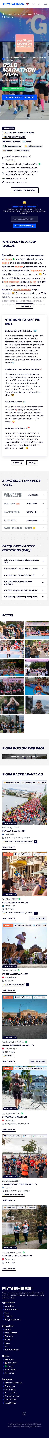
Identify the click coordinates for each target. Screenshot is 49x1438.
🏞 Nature (9, 1360)
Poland (8, 1340)
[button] (24, 495)
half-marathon (11, 282)
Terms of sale (10, 1400)
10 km (8, 172)
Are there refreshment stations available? (18, 583)
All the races (7, 14)
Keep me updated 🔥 (24, 225)
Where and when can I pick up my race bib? (21, 561)
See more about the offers (19, 97)
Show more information (16, 182)
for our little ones (22, 289)
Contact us (10, 1386)
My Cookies (10, 1390)
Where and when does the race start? (21, 569)
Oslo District (27, 14)
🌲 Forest (9, 1366)
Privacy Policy (11, 1393)
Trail (7, 1313)
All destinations (12, 1350)
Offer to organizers (13, 1383)
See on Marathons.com (16, 178)
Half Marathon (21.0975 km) (24, 172)
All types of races (12, 1320)
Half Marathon (11, 1310)
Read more (26, 306)
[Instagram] (24, 1414)
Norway (17, 14)
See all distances (25, 190)
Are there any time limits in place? (19, 575)
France (8, 1330)
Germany (9, 1336)
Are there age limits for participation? (21, 597)
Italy (7, 1346)
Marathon (9, 1306)
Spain (7, 1343)
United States (11, 1333)
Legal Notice (10, 1403)
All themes (9, 1373)
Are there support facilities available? (21, 590)
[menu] (45, 4)
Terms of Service (12, 1396)
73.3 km (30, 174)
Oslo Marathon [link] (8, 17)
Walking (8, 1316)
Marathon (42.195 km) (15, 174)
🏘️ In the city (10, 1363)
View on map (10, 160)
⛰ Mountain (10, 1370)
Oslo (36, 14)
